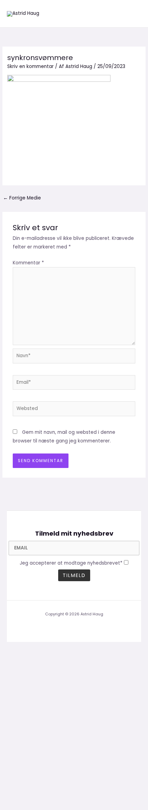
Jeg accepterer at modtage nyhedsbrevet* (71, 563)
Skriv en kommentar (30, 66)
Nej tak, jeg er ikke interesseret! (74, 793)
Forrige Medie (22, 198)
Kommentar (28, 263)
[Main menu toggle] (134, 14)
